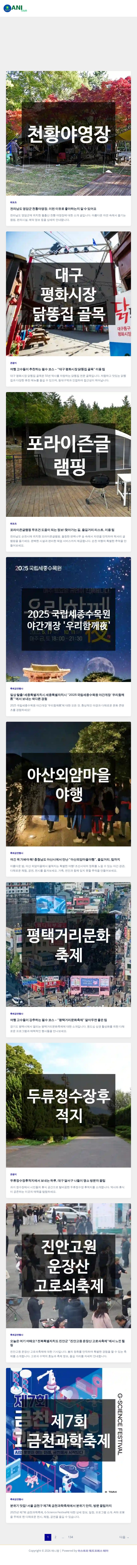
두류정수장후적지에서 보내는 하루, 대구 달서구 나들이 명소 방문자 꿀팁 (57, 1180)
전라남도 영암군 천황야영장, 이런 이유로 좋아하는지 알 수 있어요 (53, 208)
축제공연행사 (16, 688)
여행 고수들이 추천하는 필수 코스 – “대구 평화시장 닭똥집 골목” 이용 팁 (57, 369)
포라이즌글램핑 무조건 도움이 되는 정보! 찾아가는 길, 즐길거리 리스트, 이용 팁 (62, 530)
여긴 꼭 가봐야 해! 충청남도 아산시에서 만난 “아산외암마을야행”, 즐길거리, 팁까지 (65, 859)
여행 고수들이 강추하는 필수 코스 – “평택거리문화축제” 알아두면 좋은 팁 (58, 1020)
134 (70, 1537)
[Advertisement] (68, 41)
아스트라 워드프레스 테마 (93, 1550)
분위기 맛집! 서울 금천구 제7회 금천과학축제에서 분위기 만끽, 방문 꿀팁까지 (61, 1505)
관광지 (13, 362)
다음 (124, 1537)
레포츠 (13, 202)
